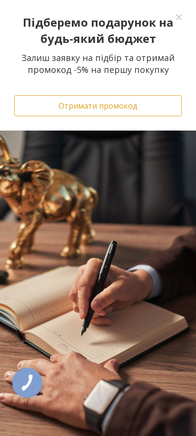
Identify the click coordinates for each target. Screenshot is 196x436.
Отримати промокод (98, 106)
